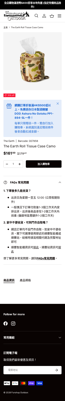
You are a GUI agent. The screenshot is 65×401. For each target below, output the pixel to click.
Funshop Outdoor (19, 392)
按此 (36, 247)
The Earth (8, 140)
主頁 (5, 27)
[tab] (9, 280)
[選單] (59, 16)
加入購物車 (44, 163)
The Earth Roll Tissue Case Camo (27, 27)
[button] (52, 16)
